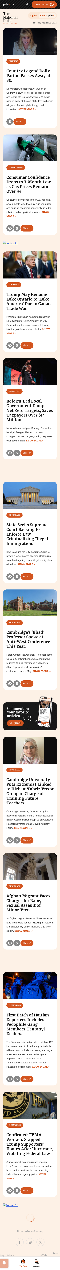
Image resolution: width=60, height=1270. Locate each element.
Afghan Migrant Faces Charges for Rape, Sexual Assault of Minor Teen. (28, 903)
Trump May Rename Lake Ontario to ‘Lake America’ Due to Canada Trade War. (29, 301)
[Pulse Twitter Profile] (40, 1242)
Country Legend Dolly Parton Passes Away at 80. (28, 76)
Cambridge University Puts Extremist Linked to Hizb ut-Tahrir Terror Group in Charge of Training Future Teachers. (30, 791)
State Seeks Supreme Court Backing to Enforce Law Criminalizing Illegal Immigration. (27, 534)
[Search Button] (27, 4)
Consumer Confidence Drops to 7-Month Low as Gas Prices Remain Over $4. (28, 184)
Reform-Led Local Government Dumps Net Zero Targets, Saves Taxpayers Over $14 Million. (29, 410)
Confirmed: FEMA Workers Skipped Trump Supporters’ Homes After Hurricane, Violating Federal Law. (29, 1144)
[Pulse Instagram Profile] (30, 1242)
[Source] (9, 228)
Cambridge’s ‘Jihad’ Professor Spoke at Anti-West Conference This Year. (28, 639)
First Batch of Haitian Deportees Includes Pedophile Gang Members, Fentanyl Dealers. (27, 1024)
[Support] (9, 121)
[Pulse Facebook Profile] (20, 1242)
